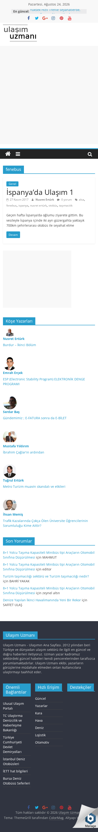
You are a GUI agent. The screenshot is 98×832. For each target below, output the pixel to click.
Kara (38, 713)
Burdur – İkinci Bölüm (19, 345)
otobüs (53, 205)
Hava (39, 720)
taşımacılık (65, 205)
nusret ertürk (38, 205)
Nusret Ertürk (45, 199)
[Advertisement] (49, 95)
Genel (12, 184)
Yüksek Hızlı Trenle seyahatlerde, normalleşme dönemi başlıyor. (55, 13)
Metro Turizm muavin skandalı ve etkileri (34, 486)
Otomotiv (42, 742)
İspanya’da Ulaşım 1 (40, 192)
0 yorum (66, 199)
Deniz (39, 728)
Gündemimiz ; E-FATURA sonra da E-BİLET (35, 418)
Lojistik (40, 735)
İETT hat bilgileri (15, 771)
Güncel (40, 698)
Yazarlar (41, 706)
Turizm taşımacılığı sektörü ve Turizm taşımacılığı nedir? (46, 576)
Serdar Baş (11, 412)
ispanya (23, 205)
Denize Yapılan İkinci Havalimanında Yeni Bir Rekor (42, 600)
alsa (81, 199)
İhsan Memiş (13, 514)
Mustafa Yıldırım (16, 446)
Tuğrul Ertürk (13, 480)
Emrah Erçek (13, 373)
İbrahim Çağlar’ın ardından (23, 452)
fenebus (11, 205)
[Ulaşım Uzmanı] (8, 154)
